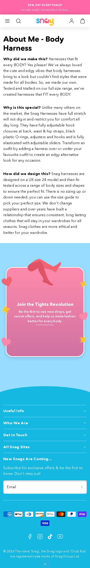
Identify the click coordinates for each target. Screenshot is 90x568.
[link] (71, 20)
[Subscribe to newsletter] (82, 487)
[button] (7, 20)
